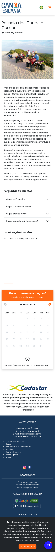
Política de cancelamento (27, 484)
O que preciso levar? (16, 213)
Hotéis (8, 444)
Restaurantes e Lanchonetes (18, 446)
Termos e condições (27, 482)
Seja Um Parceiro (13, 452)
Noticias (9, 449)
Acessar (9, 457)
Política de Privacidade (37, 537)
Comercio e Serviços (15, 441)
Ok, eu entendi (27, 546)
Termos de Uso (31, 540)
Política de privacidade (27, 487)
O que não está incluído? (18, 206)
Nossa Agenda (12, 454)
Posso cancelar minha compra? (22, 221)
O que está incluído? (16, 199)
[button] (34, 7)
